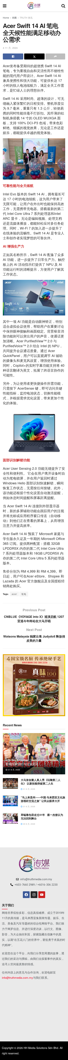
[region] (34, 685)
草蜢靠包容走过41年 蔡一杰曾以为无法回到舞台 (42, 816)
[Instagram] (34, 894)
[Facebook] (26, 894)
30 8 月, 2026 (28, 824)
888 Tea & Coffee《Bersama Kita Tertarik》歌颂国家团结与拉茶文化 (33, 762)
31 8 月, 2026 (13, 769)
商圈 (14, 17)
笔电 (23, 593)
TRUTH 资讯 (26, 17)
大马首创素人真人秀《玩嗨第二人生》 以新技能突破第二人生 (40, 781)
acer (14, 593)
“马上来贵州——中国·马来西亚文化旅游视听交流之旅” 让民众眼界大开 (43, 799)
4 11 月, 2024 (10, 48)
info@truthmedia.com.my (17, 977)
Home (6, 17)
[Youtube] (41, 894)
